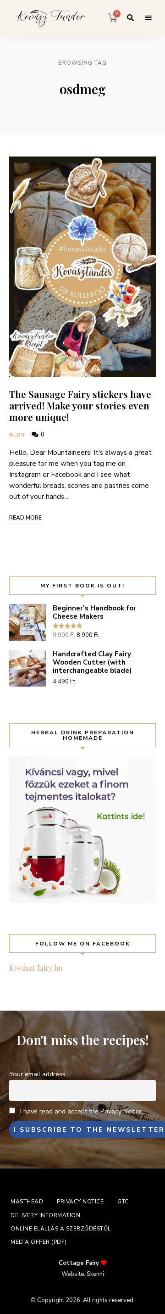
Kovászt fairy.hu (36, 968)
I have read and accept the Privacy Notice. (82, 1111)
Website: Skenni (82, 1274)
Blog (17, 434)
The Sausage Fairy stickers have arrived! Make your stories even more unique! (80, 405)
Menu (148, 18)
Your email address (37, 1074)
